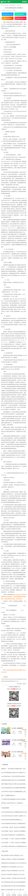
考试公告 (19, 5)
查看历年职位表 (8, 18)
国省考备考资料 (20, 14)
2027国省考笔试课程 (7, 14)
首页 (2, 5)
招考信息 (6, 5)
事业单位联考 (12, 5)
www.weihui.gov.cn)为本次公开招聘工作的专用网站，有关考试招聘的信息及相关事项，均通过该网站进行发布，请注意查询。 (14, 596)
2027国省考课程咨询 (20, 18)
